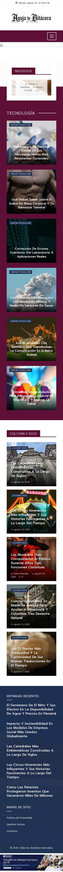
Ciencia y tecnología (21, 125)
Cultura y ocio (19, 448)
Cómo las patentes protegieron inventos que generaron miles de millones (30, 791)
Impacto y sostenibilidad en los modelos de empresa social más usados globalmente (30, 730)
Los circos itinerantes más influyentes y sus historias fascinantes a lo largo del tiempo (29, 771)
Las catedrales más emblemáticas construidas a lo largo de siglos (30, 750)
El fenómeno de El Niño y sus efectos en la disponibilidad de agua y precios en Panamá (31, 709)
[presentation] (17, 87)
